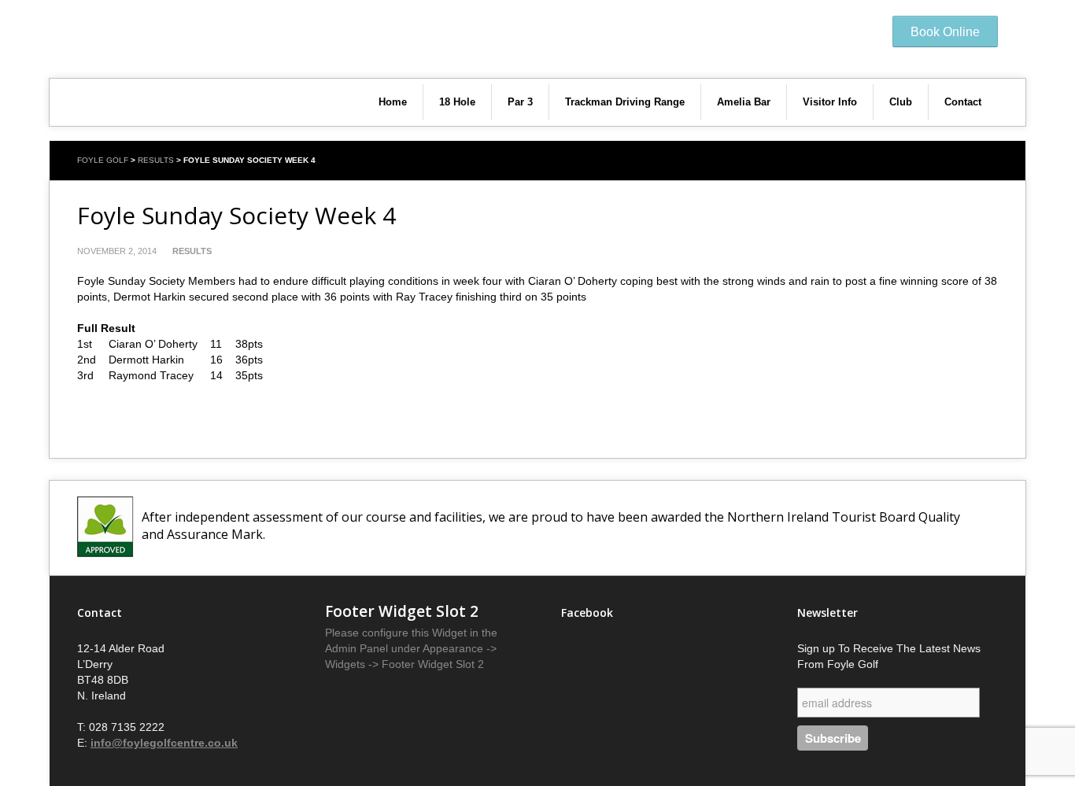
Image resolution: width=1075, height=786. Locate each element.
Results (156, 160)
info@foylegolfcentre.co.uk (164, 742)
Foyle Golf (102, 160)
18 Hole (457, 102)
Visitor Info (830, 102)
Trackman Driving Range (625, 102)
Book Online (945, 32)
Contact (962, 102)
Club (900, 102)
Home (393, 102)
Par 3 (520, 102)
